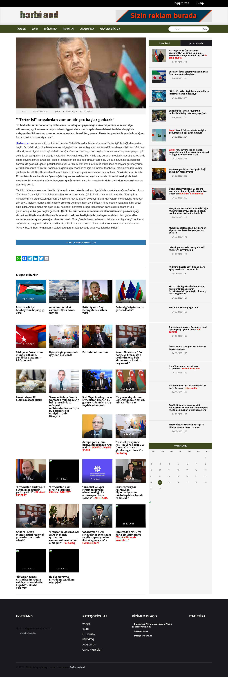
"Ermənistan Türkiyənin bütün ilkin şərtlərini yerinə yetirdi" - (30, 491)
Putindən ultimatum (95, 352)
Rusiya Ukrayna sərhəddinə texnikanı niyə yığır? (62, 579)
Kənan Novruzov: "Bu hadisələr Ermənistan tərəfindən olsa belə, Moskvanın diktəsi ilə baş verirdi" (129, 357)
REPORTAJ (68, 28)
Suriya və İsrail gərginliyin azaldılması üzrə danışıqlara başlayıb (188, 72)
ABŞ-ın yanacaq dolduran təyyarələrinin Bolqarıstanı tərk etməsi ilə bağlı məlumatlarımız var (189, 152)
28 (196, 482)
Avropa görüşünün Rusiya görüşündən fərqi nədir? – (97, 446)
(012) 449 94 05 (141, 631)
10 (160, 470)
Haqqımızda (174, 2)
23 (151, 482)
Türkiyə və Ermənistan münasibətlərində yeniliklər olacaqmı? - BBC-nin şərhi (29, 356)
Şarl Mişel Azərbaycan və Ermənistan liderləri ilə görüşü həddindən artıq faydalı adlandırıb (97, 401)
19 (178, 476)
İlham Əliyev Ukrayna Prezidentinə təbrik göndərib (187, 347)
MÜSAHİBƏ (50, 28)
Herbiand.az (23, 143)
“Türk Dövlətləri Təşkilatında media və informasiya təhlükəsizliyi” (189, 92)
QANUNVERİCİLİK (110, 28)
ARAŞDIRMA (87, 28)
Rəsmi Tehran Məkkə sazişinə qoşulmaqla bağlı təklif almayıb (187, 131)
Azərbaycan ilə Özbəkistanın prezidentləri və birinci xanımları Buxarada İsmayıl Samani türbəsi (188, 54)
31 (160, 488)
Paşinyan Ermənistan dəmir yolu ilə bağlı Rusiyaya (187, 386)
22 (205, 476)
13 (187, 470)
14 (196, 470)
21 (196, 476)
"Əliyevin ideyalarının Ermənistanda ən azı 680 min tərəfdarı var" (130, 399)
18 (169, 476)
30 (151, 488)
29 (205, 482)
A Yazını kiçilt (86, 111)
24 (160, 482)
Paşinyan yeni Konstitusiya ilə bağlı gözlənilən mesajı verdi (187, 170)
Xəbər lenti (164, 43)
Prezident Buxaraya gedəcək (184, 307)
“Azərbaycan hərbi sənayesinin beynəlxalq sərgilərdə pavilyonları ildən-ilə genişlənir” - (96, 537)
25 (169, 482)
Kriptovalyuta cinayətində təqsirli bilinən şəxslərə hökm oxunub (186, 425)
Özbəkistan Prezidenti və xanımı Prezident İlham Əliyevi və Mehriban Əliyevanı (188, 191)
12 (178, 470)
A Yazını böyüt (70, 111)
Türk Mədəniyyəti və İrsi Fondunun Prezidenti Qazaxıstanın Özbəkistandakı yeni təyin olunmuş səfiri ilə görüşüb (187, 290)
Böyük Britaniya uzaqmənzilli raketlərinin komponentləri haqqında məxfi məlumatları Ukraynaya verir (188, 407)
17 (160, 476)
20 (187, 476)
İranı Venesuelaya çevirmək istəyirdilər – (184, 367)
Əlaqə (198, 2)
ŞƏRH (35, 28)
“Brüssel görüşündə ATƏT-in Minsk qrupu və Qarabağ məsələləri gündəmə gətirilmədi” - (130, 447)
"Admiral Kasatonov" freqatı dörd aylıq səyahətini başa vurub (187, 268)
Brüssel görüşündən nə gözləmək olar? (129, 309)
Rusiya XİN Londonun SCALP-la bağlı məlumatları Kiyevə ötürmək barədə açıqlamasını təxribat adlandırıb (188, 211)
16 (151, 476)
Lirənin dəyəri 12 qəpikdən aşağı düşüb (29, 398)
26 (178, 482)
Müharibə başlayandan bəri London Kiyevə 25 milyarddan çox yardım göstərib (187, 230)
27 (187, 482)
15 (205, 470)
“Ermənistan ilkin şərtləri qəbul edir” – (61, 489)
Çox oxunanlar (196, 43)
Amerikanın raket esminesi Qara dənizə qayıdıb (62, 310)
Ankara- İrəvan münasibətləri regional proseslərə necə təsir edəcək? (30, 536)
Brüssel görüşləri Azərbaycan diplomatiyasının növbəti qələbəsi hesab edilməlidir (129, 492)
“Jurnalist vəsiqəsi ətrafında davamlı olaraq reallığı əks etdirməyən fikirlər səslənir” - (95, 492)
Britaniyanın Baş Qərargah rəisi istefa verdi (94, 310)
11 (169, 470)
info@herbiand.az (28, 633)
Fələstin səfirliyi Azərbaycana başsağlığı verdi (30, 310)
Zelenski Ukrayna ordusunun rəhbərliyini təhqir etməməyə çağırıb (187, 111)
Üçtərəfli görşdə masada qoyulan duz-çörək (63, 353)
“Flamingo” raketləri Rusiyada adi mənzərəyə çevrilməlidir (186, 248)
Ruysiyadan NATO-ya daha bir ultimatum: (128, 536)
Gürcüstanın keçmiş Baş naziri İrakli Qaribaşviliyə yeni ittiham (188, 329)
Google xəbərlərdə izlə (81, 242)
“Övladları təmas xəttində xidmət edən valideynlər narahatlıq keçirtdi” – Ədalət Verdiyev (29, 582)
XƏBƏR (22, 28)
